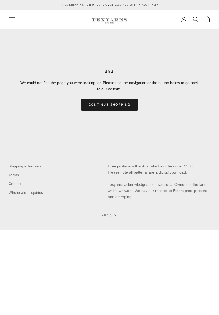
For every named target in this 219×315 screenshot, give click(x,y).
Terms (14, 175)
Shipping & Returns (25, 166)
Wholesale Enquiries (26, 192)
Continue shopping (110, 104)
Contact (15, 184)
